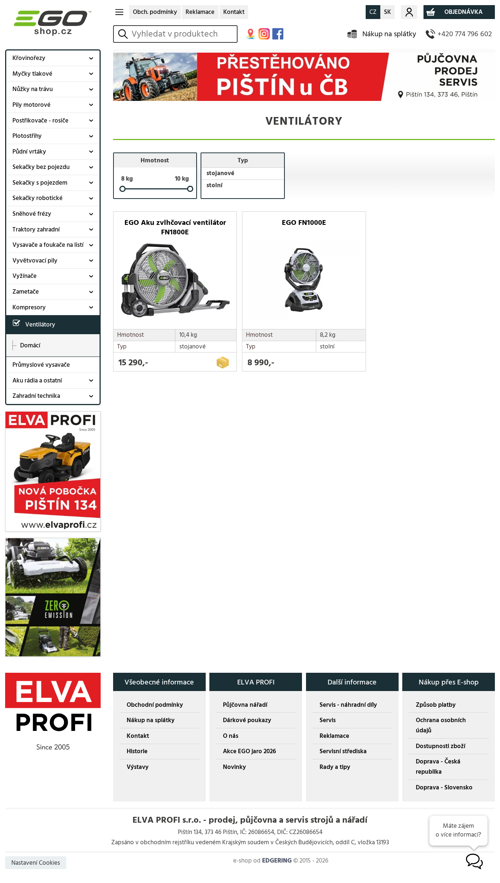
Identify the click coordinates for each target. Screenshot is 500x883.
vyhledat (124, 34)
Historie (137, 751)
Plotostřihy (27, 136)
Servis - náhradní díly (348, 705)
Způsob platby (436, 705)
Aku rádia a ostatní (37, 381)
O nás (230, 736)
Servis (328, 720)
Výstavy (138, 767)
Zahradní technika (36, 396)
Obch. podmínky (155, 12)
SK (387, 12)
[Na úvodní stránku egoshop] (53, 23)
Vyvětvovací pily (34, 261)
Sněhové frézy (31, 214)
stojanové (220, 173)
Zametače (25, 292)
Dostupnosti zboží (440, 746)
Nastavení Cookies (35, 863)
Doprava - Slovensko (444, 787)
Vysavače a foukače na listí (47, 245)
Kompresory (29, 307)
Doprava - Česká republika (438, 766)
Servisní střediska (343, 751)
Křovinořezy (28, 58)
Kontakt (234, 12)
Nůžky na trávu (32, 89)
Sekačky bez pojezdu (41, 167)
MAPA (250, 33)
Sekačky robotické (37, 198)
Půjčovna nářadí (245, 705)
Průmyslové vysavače (41, 365)
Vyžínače (24, 276)
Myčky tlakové (32, 74)
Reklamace (200, 12)
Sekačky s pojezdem (39, 183)
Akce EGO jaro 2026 (249, 751)
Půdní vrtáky (29, 152)
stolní (214, 185)
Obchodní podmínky (155, 705)
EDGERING (277, 861)
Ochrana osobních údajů (441, 725)
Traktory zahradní (36, 229)
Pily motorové (31, 105)
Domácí (30, 345)
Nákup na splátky (389, 34)
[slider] (122, 189)
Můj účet (409, 12)
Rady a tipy (335, 767)
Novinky (234, 767)
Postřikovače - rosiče (40, 121)
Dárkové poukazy (247, 720)
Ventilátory (40, 325)
